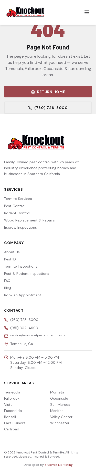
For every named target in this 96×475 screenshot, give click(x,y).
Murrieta (57, 392)
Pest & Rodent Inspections (26, 273)
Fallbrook (11, 398)
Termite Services (18, 198)
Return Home (51, 91)
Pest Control (14, 206)
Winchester (59, 423)
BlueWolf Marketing (59, 465)
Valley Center (61, 417)
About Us (12, 252)
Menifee (56, 410)
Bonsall (10, 417)
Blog (7, 288)
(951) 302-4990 (24, 328)
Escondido (13, 410)
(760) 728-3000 (51, 107)
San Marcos (60, 404)
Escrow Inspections (20, 227)
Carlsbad (11, 429)
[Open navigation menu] (87, 12)
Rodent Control (17, 213)
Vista (8, 404)
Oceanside (59, 398)
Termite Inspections (20, 266)
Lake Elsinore (15, 423)
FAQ (7, 280)
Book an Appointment (22, 295)
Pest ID (10, 259)
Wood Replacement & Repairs (29, 220)
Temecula (12, 392)
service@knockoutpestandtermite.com (38, 335)
